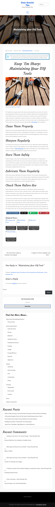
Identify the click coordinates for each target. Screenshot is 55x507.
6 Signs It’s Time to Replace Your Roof (41, 254)
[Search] (44, 4)
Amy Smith (9, 50)
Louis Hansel (12, 107)
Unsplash (18, 107)
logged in (14, 283)
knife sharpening (19, 148)
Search (5, 289)
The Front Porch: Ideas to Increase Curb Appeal (13, 254)
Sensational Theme (41, 504)
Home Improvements (27, 50)
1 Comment (36, 50)
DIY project (34, 122)
